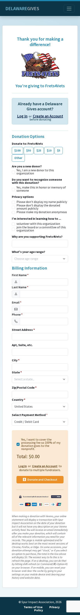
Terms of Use (33, 607)
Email (16, 302)
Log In (22, 116)
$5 (58, 150)
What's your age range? (28, 251)
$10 (49, 150)
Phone (17, 314)
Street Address (23, 329)
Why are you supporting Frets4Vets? (37, 236)
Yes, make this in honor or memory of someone (41, 189)
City (15, 360)
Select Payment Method (29, 415)
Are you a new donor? (27, 166)
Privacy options (23, 196)
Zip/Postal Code (24, 387)
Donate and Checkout (42, 480)
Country (18, 399)
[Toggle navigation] (69, 8)
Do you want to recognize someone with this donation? (37, 181)
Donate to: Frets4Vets (27, 143)
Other (18, 158)
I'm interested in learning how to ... (36, 218)
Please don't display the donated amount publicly (38, 207)
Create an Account (48, 116)
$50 (28, 150)
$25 (39, 150)
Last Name (20, 287)
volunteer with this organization (38, 223)
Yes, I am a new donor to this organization (35, 172)
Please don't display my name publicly (42, 202)
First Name (20, 275)
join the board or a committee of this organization (41, 229)
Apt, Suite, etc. (22, 345)
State (17, 372)
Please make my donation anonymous (42, 212)
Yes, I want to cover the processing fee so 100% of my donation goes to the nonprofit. (40, 444)
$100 (17, 150)
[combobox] (37, 258)
